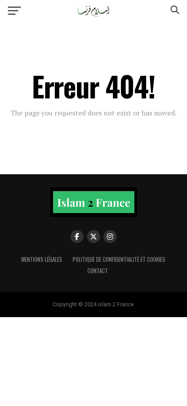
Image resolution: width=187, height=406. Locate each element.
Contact (97, 271)
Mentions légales (41, 259)
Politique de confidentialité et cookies (119, 259)
